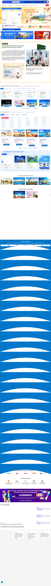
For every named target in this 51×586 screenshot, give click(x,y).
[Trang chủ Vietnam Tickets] (7, 2)
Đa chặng (19, 10)
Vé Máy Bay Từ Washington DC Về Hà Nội (19, 195)
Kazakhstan (44, 117)
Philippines (28, 122)
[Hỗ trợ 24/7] (45, 1)
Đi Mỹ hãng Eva (29, 165)
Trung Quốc (28, 88)
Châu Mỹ (12, 114)
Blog (37, 507)
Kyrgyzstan (36, 117)
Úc (10, 88)
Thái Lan (14, 88)
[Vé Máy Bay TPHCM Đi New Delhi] (44, 133)
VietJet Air (9, 154)
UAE (27, 126)
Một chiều (4, 10)
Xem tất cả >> (36, 108)
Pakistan (3, 122)
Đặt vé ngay (6, 144)
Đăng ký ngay (25, 495)
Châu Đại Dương (24, 114)
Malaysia (3, 124)
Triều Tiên (44, 124)
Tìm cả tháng (19, 27)
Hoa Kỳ (2, 88)
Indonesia (36, 122)
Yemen (19, 117)
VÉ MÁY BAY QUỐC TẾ (25, 5)
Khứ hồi (12, 10)
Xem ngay (44, 167)
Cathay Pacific (21, 154)
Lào (35, 124)
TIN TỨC (30, 5)
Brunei (19, 122)
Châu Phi (17, 114)
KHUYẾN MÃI (35, 5)
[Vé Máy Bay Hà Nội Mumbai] (6, 133)
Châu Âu (7, 114)
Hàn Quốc (23, 88)
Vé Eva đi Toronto (5, 165)
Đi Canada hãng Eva (18, 165)
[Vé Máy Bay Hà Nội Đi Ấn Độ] (19, 133)
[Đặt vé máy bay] (47, 2)
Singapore (44, 122)
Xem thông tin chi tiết (6, 183)
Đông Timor (12, 122)
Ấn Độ (3, 117)
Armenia (11, 117)
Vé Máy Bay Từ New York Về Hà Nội (32, 195)
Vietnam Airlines (15, 154)
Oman (27, 117)
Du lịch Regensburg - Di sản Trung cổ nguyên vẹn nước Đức (11, 524)
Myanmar (11, 124)
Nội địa (34, 88)
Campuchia (28, 124)
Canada (6, 88)
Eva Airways (4, 154)
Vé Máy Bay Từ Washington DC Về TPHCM (7, 195)
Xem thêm (10, 167)
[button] (42, 38)
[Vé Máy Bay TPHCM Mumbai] (32, 133)
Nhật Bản (18, 88)
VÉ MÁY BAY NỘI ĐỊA (18, 5)
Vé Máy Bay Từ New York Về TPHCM (45, 195)
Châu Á (2, 114)
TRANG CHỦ (12, 5)
